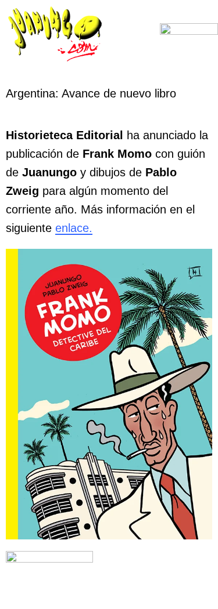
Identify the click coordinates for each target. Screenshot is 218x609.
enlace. (73, 228)
